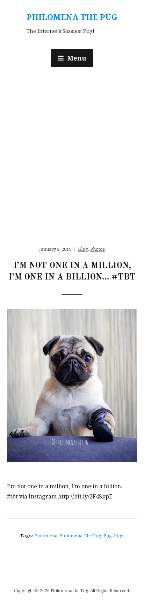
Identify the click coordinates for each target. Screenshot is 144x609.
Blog (83, 249)
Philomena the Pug (72, 17)
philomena (45, 535)
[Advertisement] (72, 153)
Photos (97, 249)
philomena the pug (80, 535)
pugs (119, 535)
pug (107, 535)
